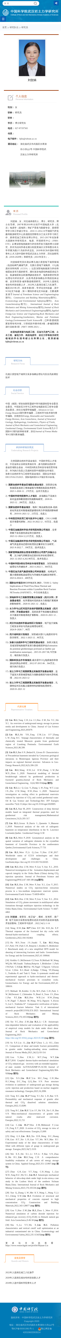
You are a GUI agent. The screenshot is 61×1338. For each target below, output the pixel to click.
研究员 (24, 27)
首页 (4, 27)
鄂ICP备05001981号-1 (23, 1328)
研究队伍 (14, 27)
